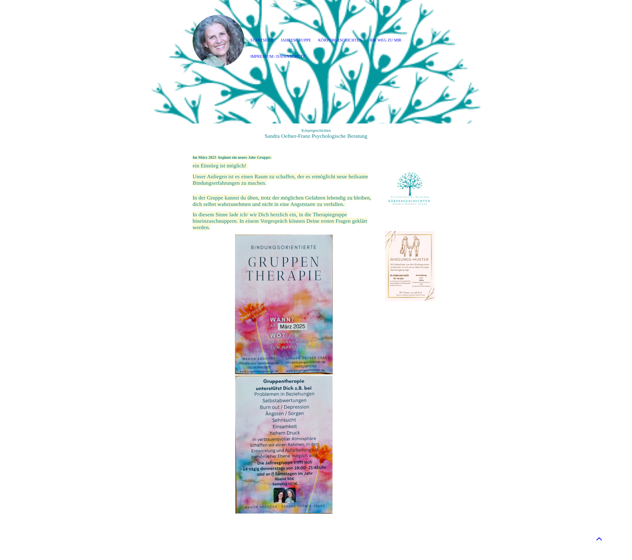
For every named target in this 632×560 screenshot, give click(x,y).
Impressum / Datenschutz (277, 56)
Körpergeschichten (340, 40)
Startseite (262, 40)
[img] (218, 41)
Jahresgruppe (296, 40)
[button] (599, 539)
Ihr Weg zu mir (385, 40)
